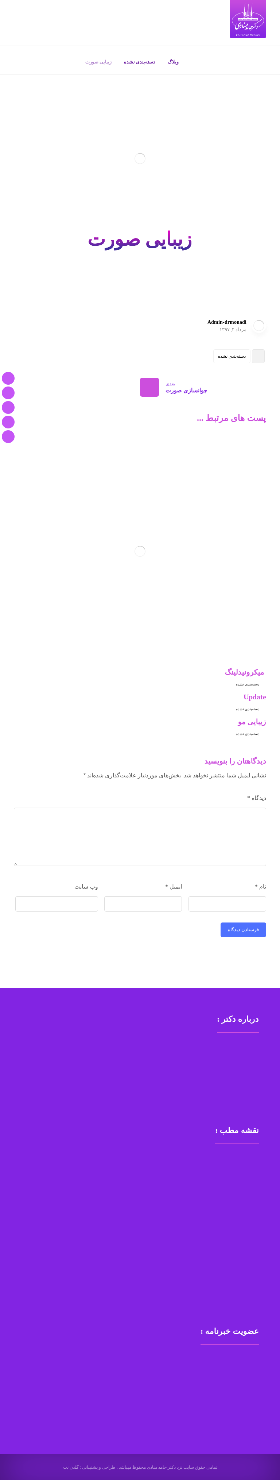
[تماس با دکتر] (8, 407)
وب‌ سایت (86, 886)
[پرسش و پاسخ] (8, 422)
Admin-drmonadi (226, 322)
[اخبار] (8, 436)
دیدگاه (256, 798)
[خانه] (8, 378)
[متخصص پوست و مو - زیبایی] (248, 19)
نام (260, 886)
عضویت (36, 1386)
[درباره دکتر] (8, 392)
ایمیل (173, 886)
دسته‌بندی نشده (232, 356)
